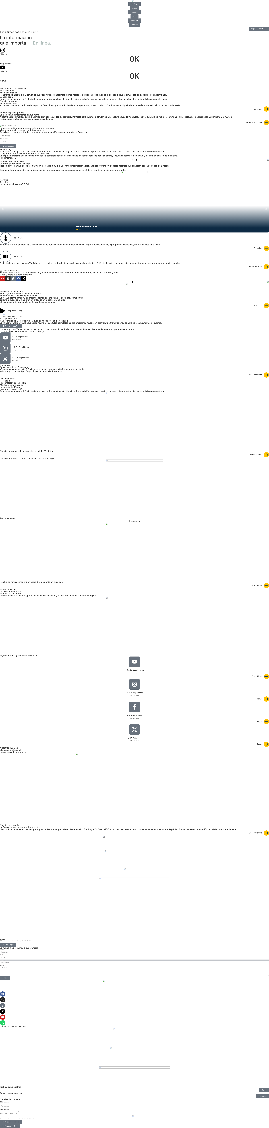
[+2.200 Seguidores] (5, 358)
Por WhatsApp (255, 375)
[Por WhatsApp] (266, 375)
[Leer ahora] (266, 109)
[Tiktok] (2, 1005)
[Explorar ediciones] (266, 122)
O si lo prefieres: (4, 138)
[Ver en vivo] (266, 305)
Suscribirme (257, 585)
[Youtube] (2, 278)
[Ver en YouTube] (266, 266)
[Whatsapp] (2, 1023)
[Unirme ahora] (266, 454)
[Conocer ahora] (266, 833)
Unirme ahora (256, 454)
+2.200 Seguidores (20, 358)
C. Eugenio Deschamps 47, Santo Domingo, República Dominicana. (16, 940)
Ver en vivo (257, 305)
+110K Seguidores (20, 337)
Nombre (2, 949)
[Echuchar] (266, 248)
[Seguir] (266, 699)
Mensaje (2, 965)
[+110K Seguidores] (5, 337)
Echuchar (258, 248)
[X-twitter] (23, 278)
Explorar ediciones (254, 122)
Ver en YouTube (255, 266)
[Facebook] (18, 278)
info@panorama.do (5, 1102)
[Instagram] (8, 278)
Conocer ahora (255, 833)
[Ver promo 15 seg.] (2, 311)
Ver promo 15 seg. (15, 311)
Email (1, 954)
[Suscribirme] (266, 585)
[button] (2, 126)
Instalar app (134, 521)
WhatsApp (2, 960)
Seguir (259, 699)
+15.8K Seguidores (20, 347)
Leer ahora (257, 109)
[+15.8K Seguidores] (5, 348)
